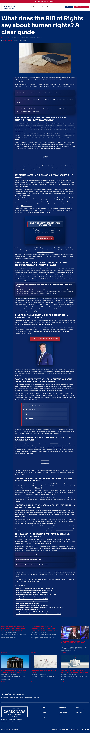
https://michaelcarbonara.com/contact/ (27, 609)
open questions (23, 386)
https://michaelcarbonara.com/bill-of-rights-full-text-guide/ (32, 611)
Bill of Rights (24, 186)
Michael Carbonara (7, 40)
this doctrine (60, 270)
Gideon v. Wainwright (43, 212)
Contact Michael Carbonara (45, 338)
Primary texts (54, 443)
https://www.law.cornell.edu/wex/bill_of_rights (29, 596)
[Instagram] (82, 729)
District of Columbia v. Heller (45, 252)
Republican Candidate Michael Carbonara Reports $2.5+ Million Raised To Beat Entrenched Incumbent (44, 628)
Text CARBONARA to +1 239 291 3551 (45, 1)
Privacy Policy (79, 712)
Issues (38, 7)
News (43, 7)
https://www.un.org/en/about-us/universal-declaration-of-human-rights (36, 594)
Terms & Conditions (81, 710)
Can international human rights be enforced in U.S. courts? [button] (31, 564)
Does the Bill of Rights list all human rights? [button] (27, 554)
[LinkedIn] (85, 729)
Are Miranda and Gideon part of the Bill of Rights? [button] (29, 559)
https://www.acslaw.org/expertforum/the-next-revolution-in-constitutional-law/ (38, 614)
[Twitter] (80, 729)
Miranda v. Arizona (26, 206)
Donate (69, 6)
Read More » (4, 652)
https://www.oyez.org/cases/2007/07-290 (28, 603)
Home (2, 37)
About (32, 7)
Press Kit (44, 717)
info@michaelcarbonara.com (60, 729)
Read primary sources (45, 238)
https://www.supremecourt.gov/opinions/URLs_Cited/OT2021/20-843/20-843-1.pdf (39, 607)
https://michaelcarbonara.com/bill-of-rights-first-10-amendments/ (34, 588)
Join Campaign (63, 712)
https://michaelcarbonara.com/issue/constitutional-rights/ (32, 592)
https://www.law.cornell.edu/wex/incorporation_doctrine (32, 605)
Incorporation (19, 268)
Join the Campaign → (81, 6)
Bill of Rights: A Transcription (44, 324)
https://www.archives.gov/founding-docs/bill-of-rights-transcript (34, 590)
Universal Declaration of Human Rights (51, 148)
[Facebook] (88, 729)
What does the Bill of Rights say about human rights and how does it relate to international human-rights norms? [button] (44, 285)
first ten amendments (35, 127)
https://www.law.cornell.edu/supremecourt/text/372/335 (32, 601)
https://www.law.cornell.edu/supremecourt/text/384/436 (32, 599)
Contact (49, 7)
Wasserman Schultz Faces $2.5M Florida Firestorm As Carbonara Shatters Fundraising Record (13, 628)
